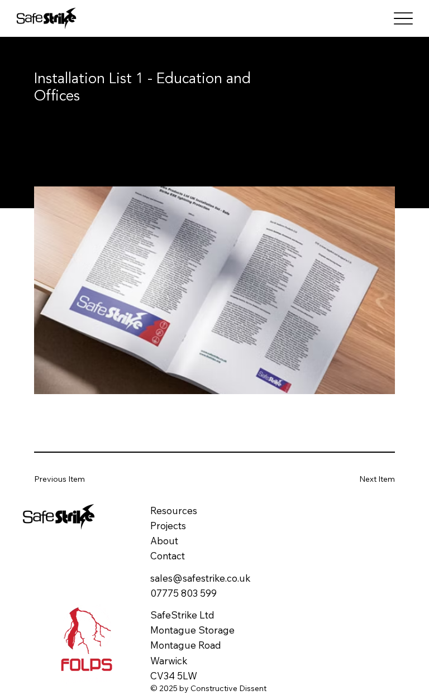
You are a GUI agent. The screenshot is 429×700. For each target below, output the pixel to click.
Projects (168, 525)
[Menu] (403, 18)
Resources (173, 510)
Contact (167, 556)
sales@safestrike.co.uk (200, 578)
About (164, 540)
